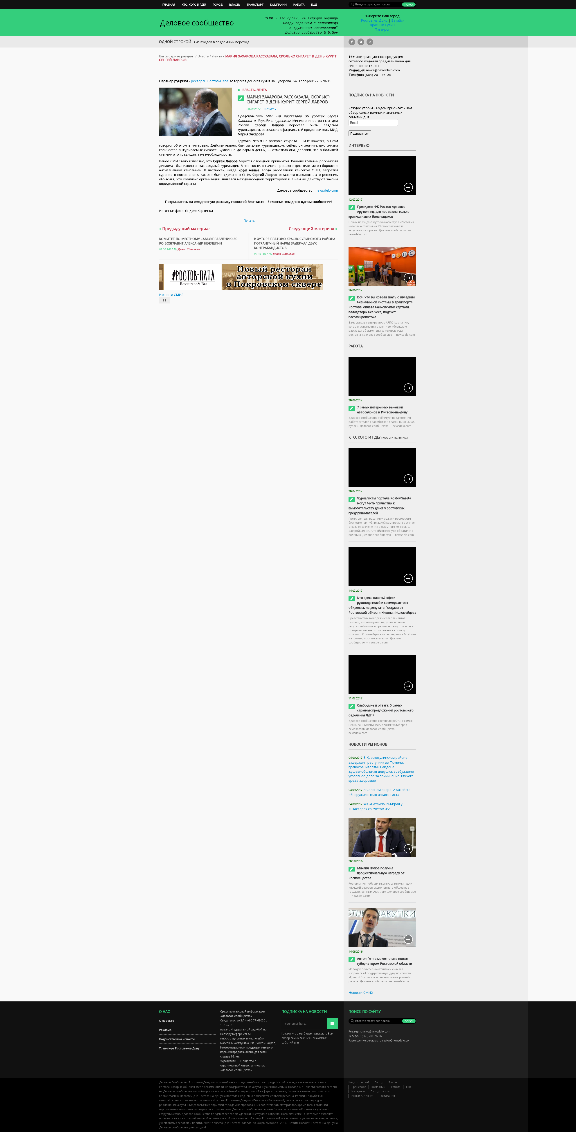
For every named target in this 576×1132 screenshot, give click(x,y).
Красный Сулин (382, 25)
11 (164, 300)
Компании (278, 4)
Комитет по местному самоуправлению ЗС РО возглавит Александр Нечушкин (198, 241)
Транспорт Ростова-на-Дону (179, 1048)
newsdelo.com (327, 190)
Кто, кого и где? (194, 4)
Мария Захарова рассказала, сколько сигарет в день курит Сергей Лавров (288, 99)
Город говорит (380, 1091)
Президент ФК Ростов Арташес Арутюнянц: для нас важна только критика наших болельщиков (379, 211)
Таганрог (382, 29)
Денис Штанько (189, 249)
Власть (234, 4)
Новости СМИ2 (171, 294)
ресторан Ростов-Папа (209, 81)
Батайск (397, 20)
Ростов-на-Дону (374, 20)
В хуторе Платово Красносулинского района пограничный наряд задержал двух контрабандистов (294, 243)
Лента (217, 56)
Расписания (387, 1096)
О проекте (166, 1021)
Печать (270, 108)
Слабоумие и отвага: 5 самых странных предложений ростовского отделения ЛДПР (381, 710)
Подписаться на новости (177, 1039)
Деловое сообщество (197, 22)
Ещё (314, 4)
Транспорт (255, 4)
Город (218, 4)
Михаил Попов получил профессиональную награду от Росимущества (377, 873)
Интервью (358, 1091)
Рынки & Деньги (362, 1096)
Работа (298, 4)
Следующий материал (313, 228)
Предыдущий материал (185, 228)
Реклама (165, 1030)
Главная (168, 4)
